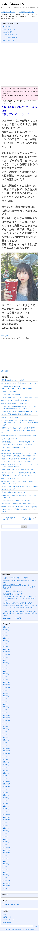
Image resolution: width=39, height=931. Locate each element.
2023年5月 (6, 734)
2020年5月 (6, 833)
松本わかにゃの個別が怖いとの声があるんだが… (15, 403)
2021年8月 (6, 792)
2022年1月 (6, 778)
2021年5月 (6, 800)
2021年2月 (6, 809)
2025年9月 (6, 657)
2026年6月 (6, 632)
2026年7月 (6, 630)
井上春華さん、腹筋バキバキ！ (10, 391)
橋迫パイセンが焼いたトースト (10, 478)
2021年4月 (6, 803)
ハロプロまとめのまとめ (10, 904)
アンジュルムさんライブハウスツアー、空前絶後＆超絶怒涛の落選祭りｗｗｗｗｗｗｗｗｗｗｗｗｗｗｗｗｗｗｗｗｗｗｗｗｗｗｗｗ (9, 518)
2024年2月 (6, 709)
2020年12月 (6, 814)
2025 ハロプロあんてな (18, 929)
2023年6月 (6, 731)
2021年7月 (6, 795)
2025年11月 (6, 652)
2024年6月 (6, 698)
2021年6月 (6, 798)
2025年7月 (6, 663)
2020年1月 (6, 844)
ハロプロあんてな (13, 3)
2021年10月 (6, 787)
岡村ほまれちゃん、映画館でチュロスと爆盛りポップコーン (18, 503)
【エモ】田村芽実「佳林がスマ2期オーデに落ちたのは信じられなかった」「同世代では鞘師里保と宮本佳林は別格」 (20, 613)
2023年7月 (6, 729)
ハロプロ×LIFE (7, 32)
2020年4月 (6, 836)
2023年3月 (6, 740)
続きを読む (5, 336)
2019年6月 (6, 864)
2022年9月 (6, 756)
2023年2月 (6, 743)
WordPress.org (7, 922)
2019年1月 (6, 877)
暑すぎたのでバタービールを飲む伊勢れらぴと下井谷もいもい (18, 383)
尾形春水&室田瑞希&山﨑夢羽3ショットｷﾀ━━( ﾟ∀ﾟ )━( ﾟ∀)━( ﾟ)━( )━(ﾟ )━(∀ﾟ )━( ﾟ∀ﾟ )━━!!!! (19, 586)
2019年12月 (6, 847)
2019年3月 (6, 872)
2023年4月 (6, 737)
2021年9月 (6, 789)
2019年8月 (6, 858)
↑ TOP (35, 926)
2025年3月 (6, 674)
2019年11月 (6, 850)
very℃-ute (6, 26)
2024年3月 (6, 707)
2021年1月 (6, 811)
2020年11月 (6, 817)
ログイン (6, 914)
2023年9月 (6, 723)
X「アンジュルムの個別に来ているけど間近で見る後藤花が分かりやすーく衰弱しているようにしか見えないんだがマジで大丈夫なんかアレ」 (19, 422)
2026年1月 (6, 646)
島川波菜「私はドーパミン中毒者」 (11, 394)
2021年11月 (6, 784)
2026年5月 (6, 635)
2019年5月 (6, 866)
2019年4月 (6, 869)
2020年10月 (6, 820)
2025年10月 (6, 654)
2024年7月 (6, 696)
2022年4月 (6, 770)
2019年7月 (6, 861)
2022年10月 (6, 754)
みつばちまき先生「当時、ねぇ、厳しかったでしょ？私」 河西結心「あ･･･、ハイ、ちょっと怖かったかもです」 (20, 598)
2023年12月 (6, 715)
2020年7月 (6, 828)
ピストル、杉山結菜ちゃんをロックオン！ (13, 492)
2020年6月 (6, 831)
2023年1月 (6, 745)
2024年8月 (6, 693)
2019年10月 (6, 853)
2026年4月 (6, 638)
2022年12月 (6, 748)
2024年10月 (6, 687)
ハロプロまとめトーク (10, 37)
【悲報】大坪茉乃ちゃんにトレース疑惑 (12, 380)
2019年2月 (6, 875)
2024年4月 (6, 704)
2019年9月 (6, 855)
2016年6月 (6, 889)
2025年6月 (6, 665)
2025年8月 (6, 660)
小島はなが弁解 (5, 450)
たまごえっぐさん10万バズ (9, 439)
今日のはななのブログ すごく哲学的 (28, 518)
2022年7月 (6, 762)
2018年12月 (6, 880)
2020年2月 (6, 842)
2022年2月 (6, 776)
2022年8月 (6, 759)
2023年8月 (6, 726)
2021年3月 (6, 806)
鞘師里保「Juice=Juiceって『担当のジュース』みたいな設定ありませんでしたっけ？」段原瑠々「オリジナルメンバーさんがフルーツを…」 (19, 509)
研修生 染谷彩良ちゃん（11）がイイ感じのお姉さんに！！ (17, 469)
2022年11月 (6, 751)
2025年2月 (6, 676)
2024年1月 (6, 712)
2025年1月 (6, 679)
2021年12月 (6, 781)
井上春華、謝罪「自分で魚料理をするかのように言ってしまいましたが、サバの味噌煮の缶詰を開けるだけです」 (20, 607)
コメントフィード (8, 920)
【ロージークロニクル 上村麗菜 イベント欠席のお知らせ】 (18, 500)
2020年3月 (6, 839)
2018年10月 (6, 886)
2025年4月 (6, 671)
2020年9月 (6, 822)
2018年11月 (6, 883)
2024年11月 (6, 685)
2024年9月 (6, 690)
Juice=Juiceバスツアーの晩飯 (9, 417)
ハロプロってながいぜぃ (10, 35)
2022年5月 (6, 767)
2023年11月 (6, 718)
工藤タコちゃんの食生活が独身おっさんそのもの (15, 447)
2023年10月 (6, 721)
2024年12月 (6, 682)
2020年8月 (6, 825)
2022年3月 (6, 773)
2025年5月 (6, 668)
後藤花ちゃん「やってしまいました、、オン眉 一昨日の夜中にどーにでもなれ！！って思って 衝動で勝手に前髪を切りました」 (19, 430)
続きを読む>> (6, 371)
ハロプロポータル (8, 40)
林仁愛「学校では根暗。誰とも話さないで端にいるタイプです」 (19, 435)
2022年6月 (6, 765)
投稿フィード (7, 917)
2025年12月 (6, 649)
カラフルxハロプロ (9, 29)
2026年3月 (6, 641)
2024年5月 (6, 701)
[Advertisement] (19, 64)
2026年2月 (6, 643)
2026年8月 (6, 627)
